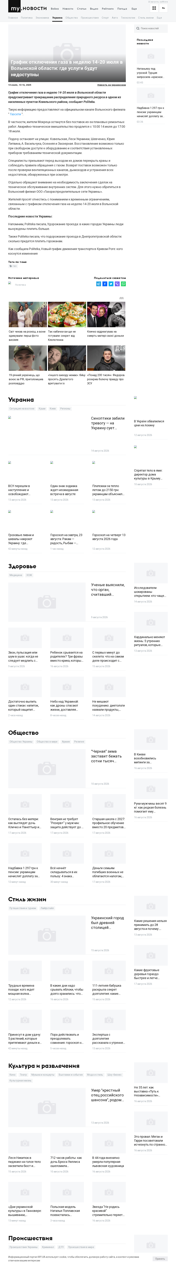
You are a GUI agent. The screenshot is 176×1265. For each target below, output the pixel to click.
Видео (94, 9)
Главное (13, 17)
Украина (57, 17)
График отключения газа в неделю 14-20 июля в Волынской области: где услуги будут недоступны (67, 68)
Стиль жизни (146, 17)
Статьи (81, 9)
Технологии (128, 17)
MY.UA (15, 6)
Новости (35, 8)
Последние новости (145, 42)
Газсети (15, 114)
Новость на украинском (111, 85)
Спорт (105, 17)
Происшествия (90, 17)
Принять (160, 1258)
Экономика (42, 17)
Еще (134, 9)
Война (55, 9)
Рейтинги (108, 9)
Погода (122, 9)
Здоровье (22, 566)
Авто (115, 17)
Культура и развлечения (44, 1066)
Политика (26, 17)
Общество (71, 17)
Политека (20, 285)
